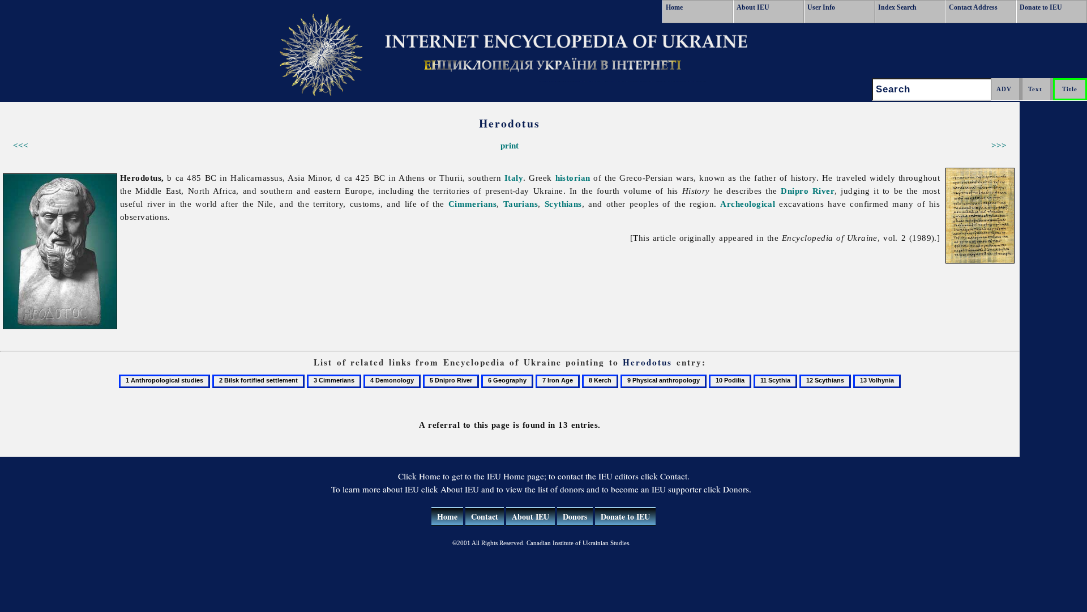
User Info (821, 7)
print (509, 145)
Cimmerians (472, 204)
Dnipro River (807, 191)
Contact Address (973, 7)
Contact (484, 516)
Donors (575, 516)
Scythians (563, 204)
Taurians (520, 204)
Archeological (747, 204)
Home (674, 7)
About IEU (753, 7)
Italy (513, 177)
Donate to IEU (1041, 7)
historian (572, 177)
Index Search (897, 7)
